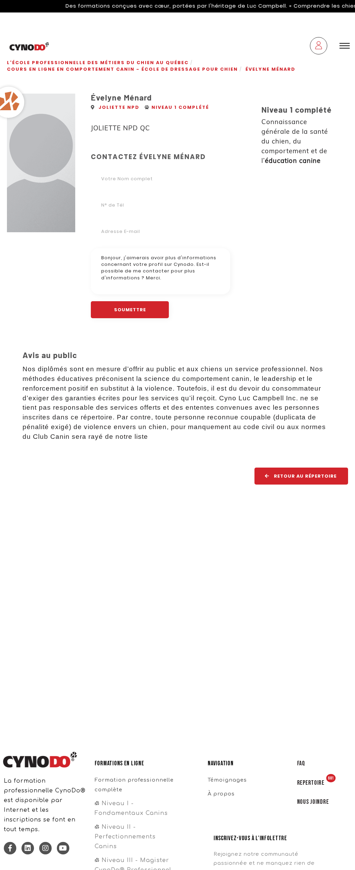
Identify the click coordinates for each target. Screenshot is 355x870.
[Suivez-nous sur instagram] (45, 848)
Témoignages (227, 780)
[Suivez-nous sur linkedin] (27, 848)
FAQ (301, 763)
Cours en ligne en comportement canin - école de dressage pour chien (122, 69)
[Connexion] (318, 46)
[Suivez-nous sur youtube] (63, 848)
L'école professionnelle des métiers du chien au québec (98, 62)
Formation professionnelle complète (134, 784)
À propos (221, 794)
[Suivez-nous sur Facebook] (10, 848)
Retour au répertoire (304, 476)
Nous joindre (313, 802)
